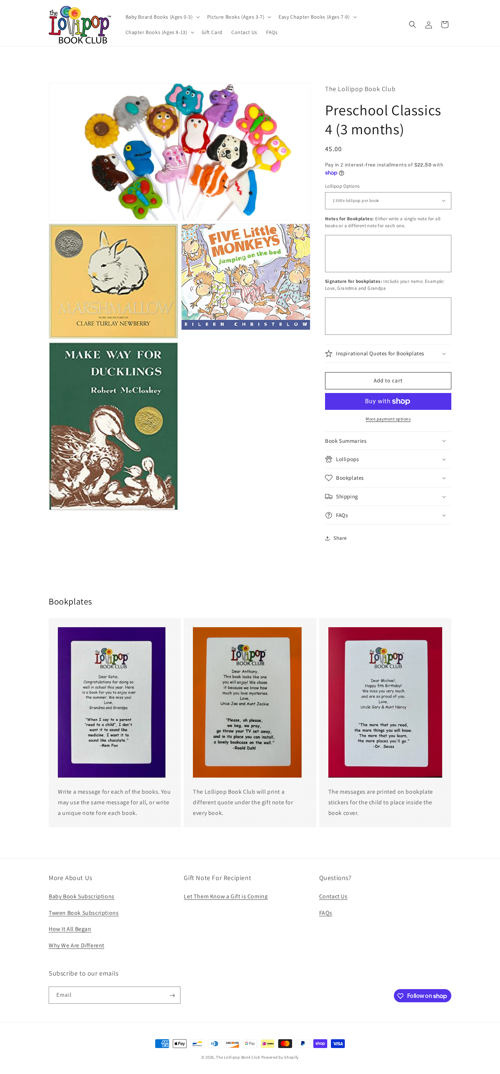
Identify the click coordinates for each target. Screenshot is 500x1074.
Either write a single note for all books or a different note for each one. (382, 222)
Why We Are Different (76, 945)
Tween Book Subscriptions (84, 912)
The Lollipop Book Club (238, 1057)
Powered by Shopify (280, 1057)
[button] (162, 17)
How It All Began (70, 929)
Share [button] (340, 538)
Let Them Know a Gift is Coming (226, 896)
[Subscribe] (172, 995)
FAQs (325, 912)
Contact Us (333, 896)
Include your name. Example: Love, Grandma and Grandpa (384, 285)
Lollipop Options (342, 186)
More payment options (388, 419)
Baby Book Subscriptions (82, 896)
